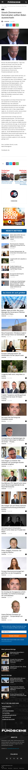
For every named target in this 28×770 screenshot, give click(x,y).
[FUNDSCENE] (2, 21)
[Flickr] (14, 758)
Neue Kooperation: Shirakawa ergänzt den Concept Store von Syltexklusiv (17, 245)
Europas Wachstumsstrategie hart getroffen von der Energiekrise (12, 572)
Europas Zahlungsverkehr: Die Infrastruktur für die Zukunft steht (12, 354)
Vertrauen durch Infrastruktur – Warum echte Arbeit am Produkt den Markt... (13, 530)
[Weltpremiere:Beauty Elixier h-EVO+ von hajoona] (5, 654)
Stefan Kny (3, 336)
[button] (2, 767)
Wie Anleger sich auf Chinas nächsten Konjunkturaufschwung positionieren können (13, 507)
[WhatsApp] (17, 25)
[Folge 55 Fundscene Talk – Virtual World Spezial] (5, 668)
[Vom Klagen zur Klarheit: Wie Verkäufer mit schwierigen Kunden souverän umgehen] (14, 453)
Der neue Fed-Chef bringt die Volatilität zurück (10, 418)
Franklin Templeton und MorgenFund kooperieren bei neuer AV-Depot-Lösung (17, 268)
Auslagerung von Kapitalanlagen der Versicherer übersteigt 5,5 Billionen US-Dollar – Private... (13, 440)
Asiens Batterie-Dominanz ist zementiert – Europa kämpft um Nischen (12, 616)
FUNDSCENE (6, 21)
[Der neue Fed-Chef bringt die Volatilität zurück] (5, 275)
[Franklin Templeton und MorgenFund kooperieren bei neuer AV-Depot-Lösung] (5, 268)
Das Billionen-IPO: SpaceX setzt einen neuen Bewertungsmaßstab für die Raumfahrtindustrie (13, 485)
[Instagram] (17, 758)
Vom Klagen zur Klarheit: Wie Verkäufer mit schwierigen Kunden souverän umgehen (12, 462)
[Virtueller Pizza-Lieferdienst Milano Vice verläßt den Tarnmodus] (5, 661)
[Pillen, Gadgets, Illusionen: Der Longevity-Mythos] (14, 542)
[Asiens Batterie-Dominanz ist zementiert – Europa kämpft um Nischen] (14, 606)
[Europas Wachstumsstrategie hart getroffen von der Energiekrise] (14, 563)
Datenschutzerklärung (6, 641)
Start (2, 6)
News (5, 6)
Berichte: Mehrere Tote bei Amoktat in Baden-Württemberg (21, 183)
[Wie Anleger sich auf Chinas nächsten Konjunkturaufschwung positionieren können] (14, 498)
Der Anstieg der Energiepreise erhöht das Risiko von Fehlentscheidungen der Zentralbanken (13, 593)
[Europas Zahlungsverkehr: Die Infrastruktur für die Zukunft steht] (5, 253)
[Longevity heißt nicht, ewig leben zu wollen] (5, 261)
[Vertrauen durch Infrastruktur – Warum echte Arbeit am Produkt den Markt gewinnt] (14, 520)
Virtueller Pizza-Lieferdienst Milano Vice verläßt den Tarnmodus (17, 661)
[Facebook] (7, 25)
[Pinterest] (14, 25)
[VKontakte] (21, 758)
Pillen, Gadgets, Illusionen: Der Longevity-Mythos (11, 551)
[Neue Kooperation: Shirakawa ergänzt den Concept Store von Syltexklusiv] (5, 246)
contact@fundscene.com (13, 748)
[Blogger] (7, 758)
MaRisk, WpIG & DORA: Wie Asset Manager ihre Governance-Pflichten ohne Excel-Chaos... (13, 312)
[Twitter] (10, 25)
